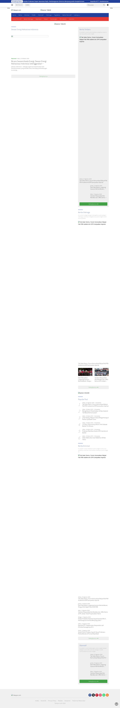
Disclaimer (67, 701)
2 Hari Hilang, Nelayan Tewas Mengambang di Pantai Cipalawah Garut (95, 418)
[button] (104, 4)
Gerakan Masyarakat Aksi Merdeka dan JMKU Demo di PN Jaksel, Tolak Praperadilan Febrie (98, 196)
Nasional (13, 58)
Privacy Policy (52, 701)
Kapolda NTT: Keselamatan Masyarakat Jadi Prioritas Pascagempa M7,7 (91, 626)
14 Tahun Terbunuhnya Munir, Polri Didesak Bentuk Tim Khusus (94, 425)
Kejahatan (38, 19)
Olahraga (49, 15)
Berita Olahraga (28, 19)
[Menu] (12, 5)
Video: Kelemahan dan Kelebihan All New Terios (94, 438)
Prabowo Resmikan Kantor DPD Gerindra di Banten (95, 432)
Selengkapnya (43, 76)
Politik (33, 15)
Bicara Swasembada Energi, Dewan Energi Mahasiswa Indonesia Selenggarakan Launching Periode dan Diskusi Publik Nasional (28, 65)
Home (14, 15)
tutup (8, 8)
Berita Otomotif (67, 15)
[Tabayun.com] (16, 10)
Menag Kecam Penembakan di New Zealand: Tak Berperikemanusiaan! (95, 411)
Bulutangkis (53, 19)
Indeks (27, 5)
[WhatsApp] (103, 695)
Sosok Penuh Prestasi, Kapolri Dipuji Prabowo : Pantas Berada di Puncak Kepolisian (91, 633)
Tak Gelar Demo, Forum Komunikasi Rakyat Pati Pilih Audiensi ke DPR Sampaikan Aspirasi (93, 181)
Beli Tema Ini (19, 5)
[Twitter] (93, 695)
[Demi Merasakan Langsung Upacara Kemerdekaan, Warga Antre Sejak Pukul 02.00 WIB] (84, 188)
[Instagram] (100, 695)
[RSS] (107, 695)
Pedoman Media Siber (78, 701)
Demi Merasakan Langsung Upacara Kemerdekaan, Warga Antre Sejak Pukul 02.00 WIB (98, 188)
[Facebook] (89, 695)
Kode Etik (43, 701)
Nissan (46, 19)
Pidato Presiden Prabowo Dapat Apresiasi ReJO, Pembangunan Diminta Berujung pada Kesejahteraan (36, 1)
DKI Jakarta (63, 19)
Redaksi (60, 701)
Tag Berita (57, 15)
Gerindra (71, 19)
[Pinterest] (96, 695)
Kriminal (26, 15)
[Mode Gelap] (108, 5)
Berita (20, 15)
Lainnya (76, 15)
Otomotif (40, 15)
